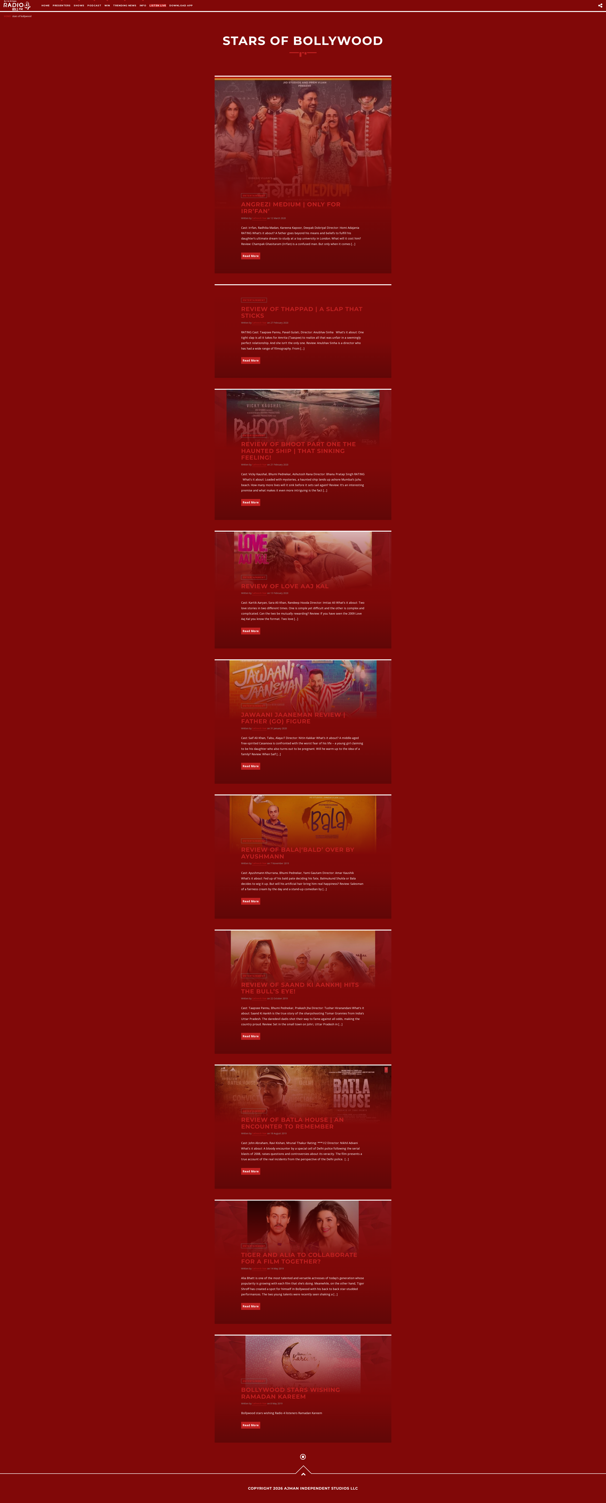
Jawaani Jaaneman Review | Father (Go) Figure (293, 718)
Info (143, 5)
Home (46, 5)
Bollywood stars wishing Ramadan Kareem (290, 1393)
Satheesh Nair (259, 218)
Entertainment (254, 195)
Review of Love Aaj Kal (285, 586)
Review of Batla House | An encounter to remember (292, 1123)
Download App (181, 5)
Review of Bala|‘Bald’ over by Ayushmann (297, 853)
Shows (79, 5)
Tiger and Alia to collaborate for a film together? (299, 1258)
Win (107, 5)
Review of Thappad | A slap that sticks (302, 312)
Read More (251, 256)
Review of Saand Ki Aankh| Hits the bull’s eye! (300, 988)
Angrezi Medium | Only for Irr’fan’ (291, 208)
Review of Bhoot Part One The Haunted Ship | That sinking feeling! (298, 451)
